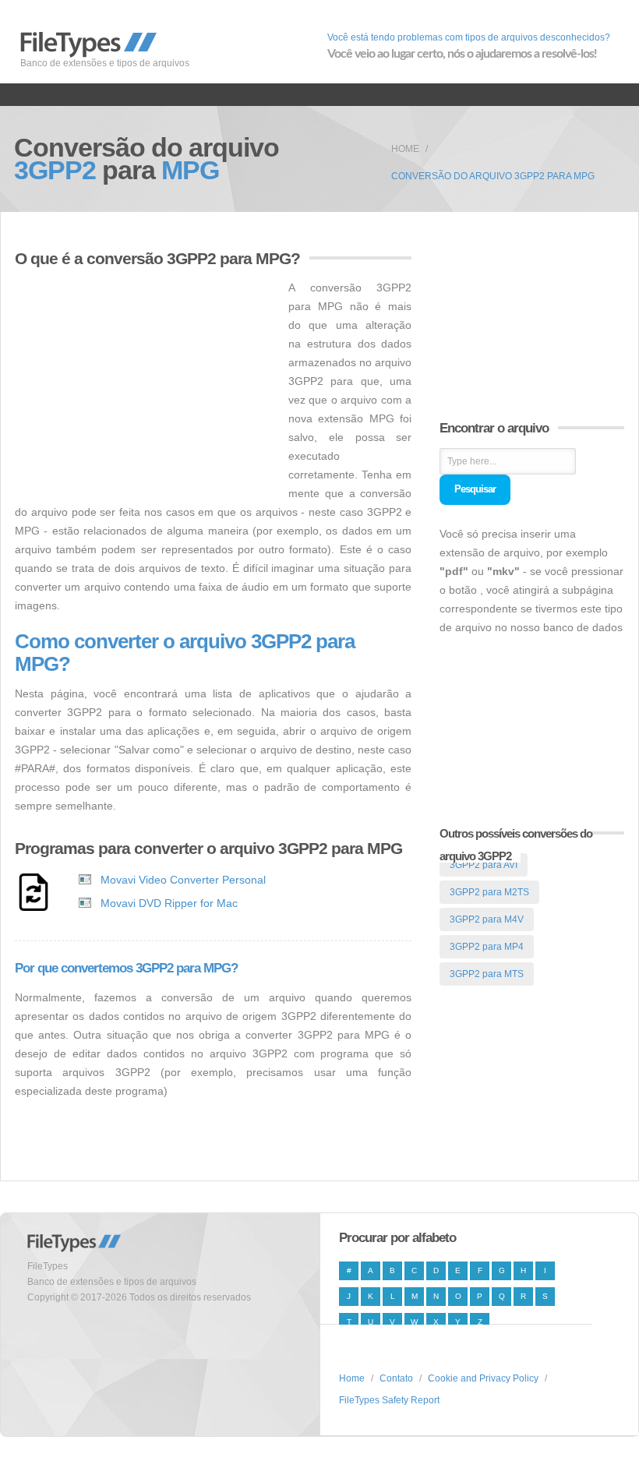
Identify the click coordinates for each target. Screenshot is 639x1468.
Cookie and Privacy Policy (483, 1378)
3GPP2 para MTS (487, 974)
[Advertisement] (146, 387)
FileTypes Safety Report (389, 1400)
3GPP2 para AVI (483, 864)
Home (405, 148)
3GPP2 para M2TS (489, 892)
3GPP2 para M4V (487, 919)
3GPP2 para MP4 (487, 946)
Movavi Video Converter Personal (183, 879)
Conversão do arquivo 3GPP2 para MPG (493, 176)
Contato (396, 1378)
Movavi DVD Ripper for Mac (169, 903)
